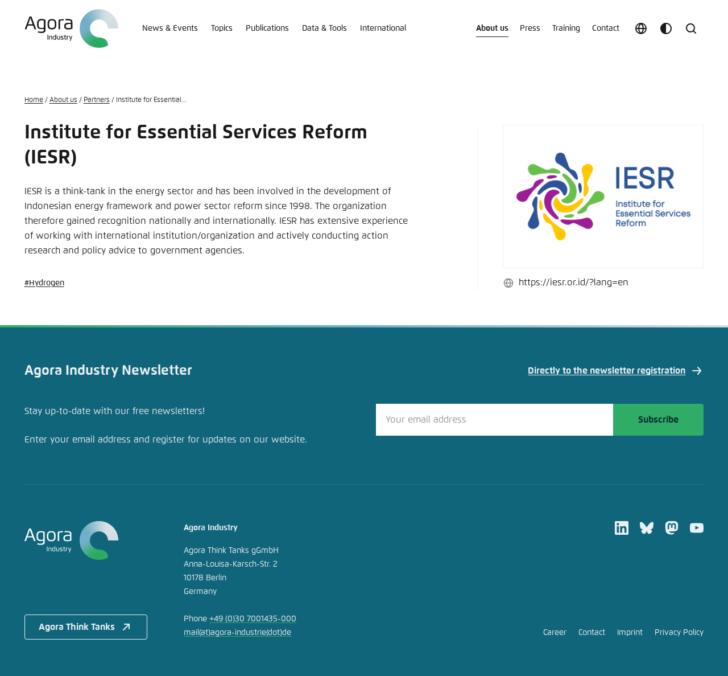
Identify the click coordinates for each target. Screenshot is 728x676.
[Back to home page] (71, 28)
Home (33, 100)
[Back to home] (85, 540)
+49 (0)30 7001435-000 (252, 619)
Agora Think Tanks (77, 627)
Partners (97, 100)
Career (554, 633)
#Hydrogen (44, 283)
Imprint (630, 633)
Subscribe (658, 419)
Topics (222, 28)
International (383, 28)
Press (530, 28)
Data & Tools (324, 28)
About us (492, 28)
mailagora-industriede (237, 633)
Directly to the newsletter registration (606, 370)
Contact (605, 28)
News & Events (170, 28)
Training (566, 28)
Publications (267, 28)
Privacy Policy (679, 633)
